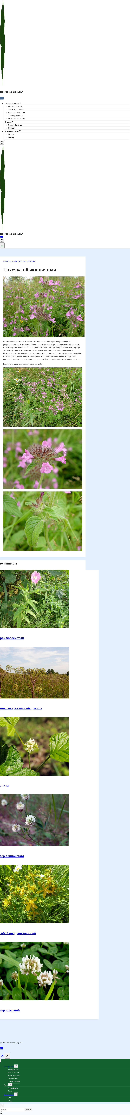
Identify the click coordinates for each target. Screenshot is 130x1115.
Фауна (11, 137)
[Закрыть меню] (0, 1060)
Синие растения (13, 1078)
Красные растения (27, 261)
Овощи (11, 128)
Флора (10, 1097)
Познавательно (9, 1095)
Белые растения (13, 1069)
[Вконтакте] (2, 98)
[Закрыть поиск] (2, 1105)
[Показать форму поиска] (2, 143)
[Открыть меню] (2, 245)
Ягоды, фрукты (15, 125)
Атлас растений (10, 261)
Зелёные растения (16, 118)
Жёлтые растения (13, 1072)
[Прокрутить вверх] (2, 1056)
